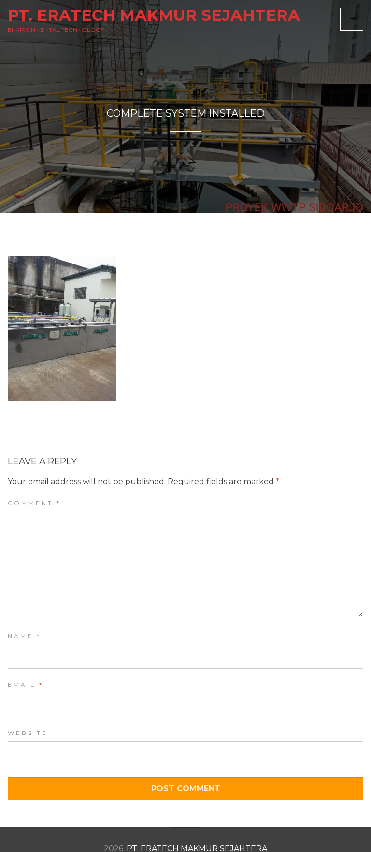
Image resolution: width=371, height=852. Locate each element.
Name (24, 636)
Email (25, 684)
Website (28, 732)
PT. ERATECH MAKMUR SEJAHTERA (154, 15)
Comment (34, 503)
